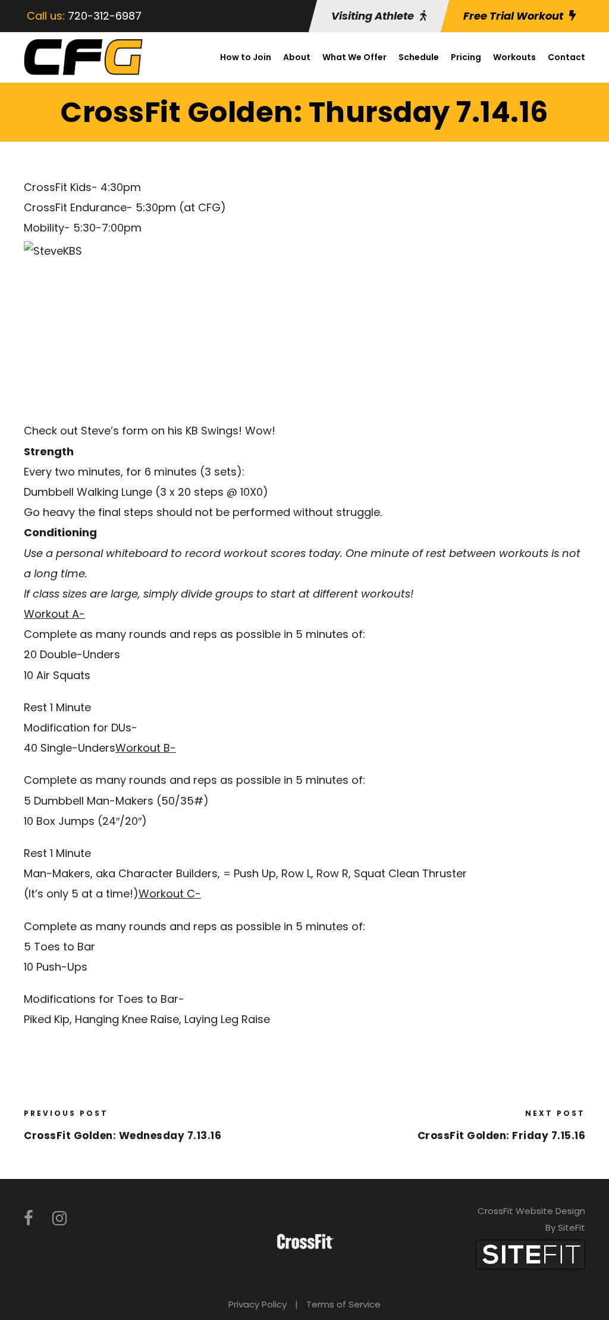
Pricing (466, 57)
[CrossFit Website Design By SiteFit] (530, 1253)
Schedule (418, 57)
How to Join (245, 57)
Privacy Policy (257, 1304)
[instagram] (59, 1218)
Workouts (514, 57)
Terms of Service (343, 1304)
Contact (566, 57)
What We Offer (354, 57)
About (296, 57)
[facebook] (28, 1218)
